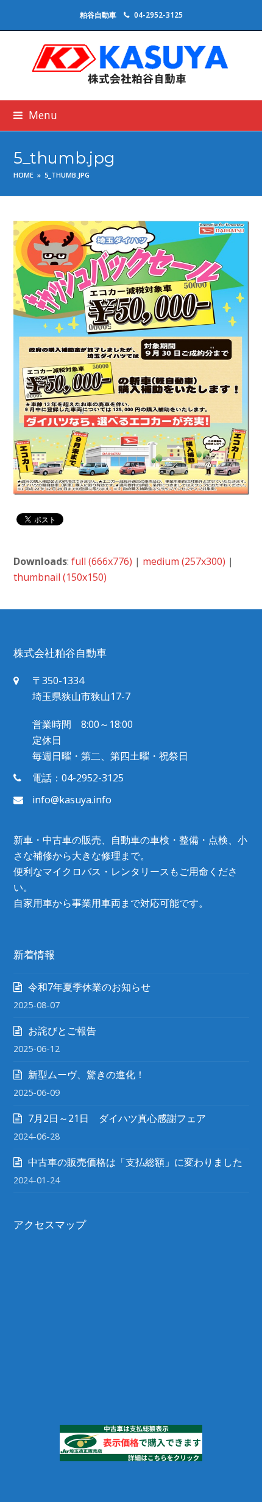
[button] (35, 115)
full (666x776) (101, 561)
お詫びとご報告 (62, 1030)
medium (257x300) (184, 561)
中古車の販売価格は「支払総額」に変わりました (135, 1162)
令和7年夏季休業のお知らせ (89, 987)
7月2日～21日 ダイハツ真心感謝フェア (117, 1118)
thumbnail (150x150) (60, 577)
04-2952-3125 (158, 15)
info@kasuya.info (72, 799)
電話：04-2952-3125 (78, 777)
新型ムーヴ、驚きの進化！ (86, 1074)
